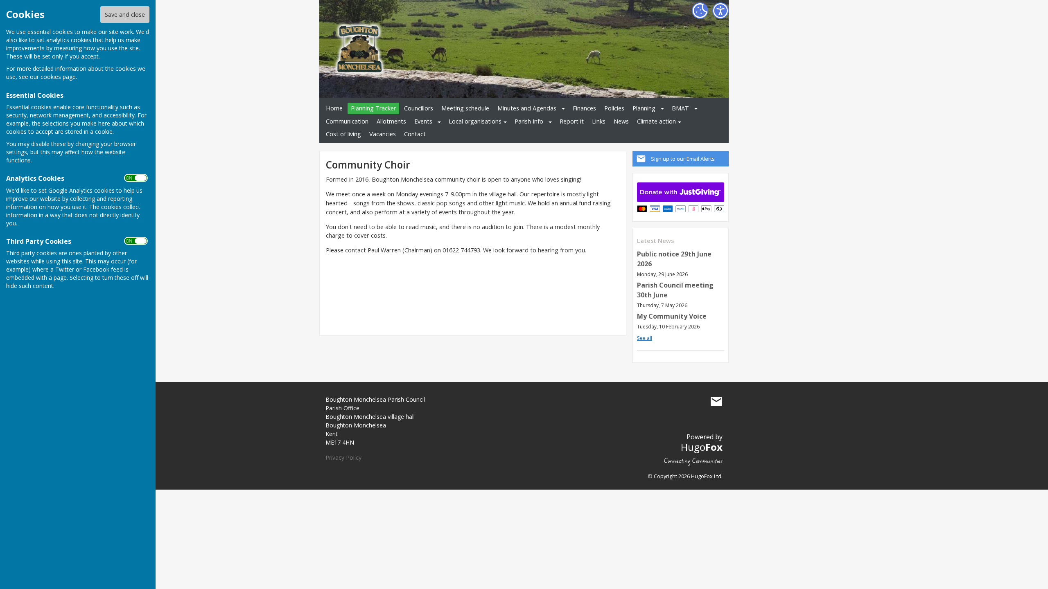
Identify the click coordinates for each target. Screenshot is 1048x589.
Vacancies (382, 134)
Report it (572, 121)
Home (334, 108)
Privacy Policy (343, 457)
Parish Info (529, 121)
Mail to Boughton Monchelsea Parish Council (716, 401)
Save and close (125, 14)
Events (423, 121)
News (621, 121)
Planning (643, 108)
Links (598, 121)
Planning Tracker (373, 108)
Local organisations (475, 121)
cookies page (58, 77)
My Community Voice (672, 316)
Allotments (391, 121)
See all (644, 338)
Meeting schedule (465, 108)
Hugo (702, 447)
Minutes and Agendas (526, 108)
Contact (415, 134)
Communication (347, 121)
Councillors (418, 108)
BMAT (680, 108)
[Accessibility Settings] (720, 10)
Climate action (656, 121)
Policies (614, 108)
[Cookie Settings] (700, 10)
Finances (584, 108)
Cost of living (343, 134)
